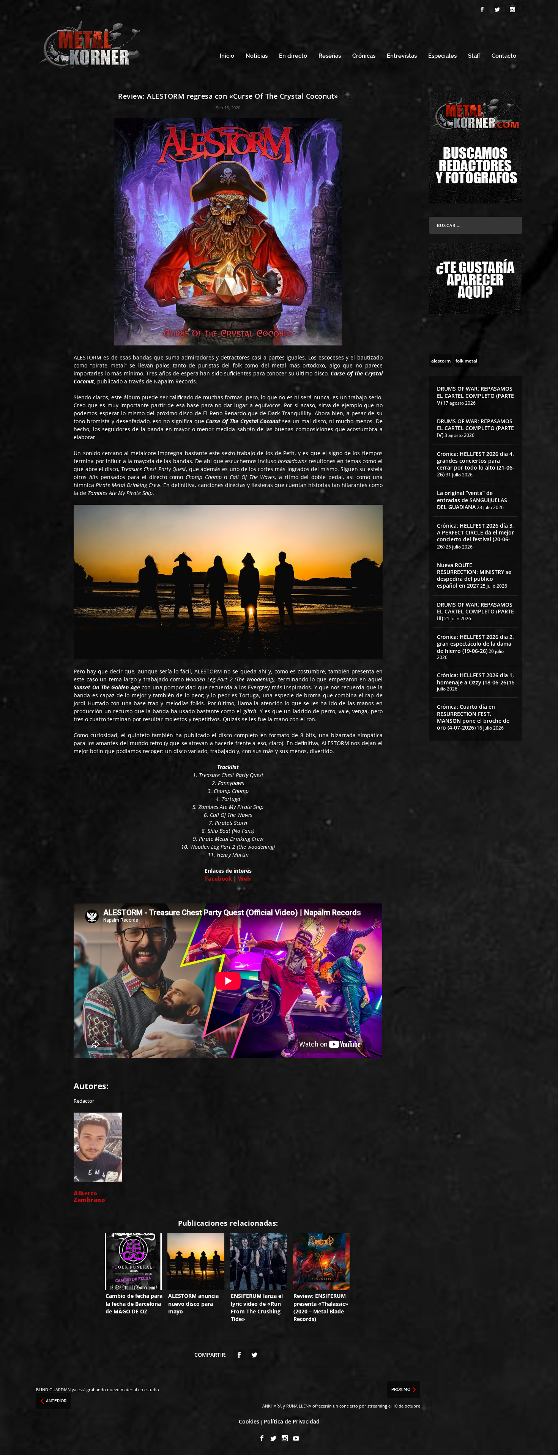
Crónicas (363, 56)
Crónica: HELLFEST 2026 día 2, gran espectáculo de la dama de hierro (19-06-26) (475, 643)
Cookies (249, 1421)
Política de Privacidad (292, 1421)
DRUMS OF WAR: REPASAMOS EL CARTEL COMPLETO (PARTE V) (475, 395)
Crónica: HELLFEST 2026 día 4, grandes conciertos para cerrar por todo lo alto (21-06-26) (475, 464)
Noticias (257, 56)
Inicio (227, 56)
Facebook (218, 878)
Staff (474, 56)
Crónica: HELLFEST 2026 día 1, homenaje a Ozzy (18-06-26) (475, 679)
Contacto (504, 56)
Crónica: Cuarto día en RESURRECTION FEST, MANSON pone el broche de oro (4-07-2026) (473, 717)
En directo (293, 56)
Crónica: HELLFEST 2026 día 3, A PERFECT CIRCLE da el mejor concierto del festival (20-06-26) (475, 536)
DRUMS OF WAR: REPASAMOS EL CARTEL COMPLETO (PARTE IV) (475, 428)
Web (244, 878)
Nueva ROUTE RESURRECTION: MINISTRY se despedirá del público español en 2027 (474, 575)
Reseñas (329, 56)
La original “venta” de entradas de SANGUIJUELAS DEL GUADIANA (472, 499)
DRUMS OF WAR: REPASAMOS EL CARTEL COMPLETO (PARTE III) (475, 611)
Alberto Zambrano (89, 1196)
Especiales (442, 56)
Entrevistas (402, 56)
